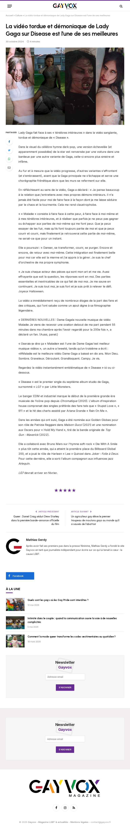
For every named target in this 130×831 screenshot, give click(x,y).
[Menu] (9, 6)
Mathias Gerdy (36, 540)
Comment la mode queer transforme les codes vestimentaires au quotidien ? (72, 636)
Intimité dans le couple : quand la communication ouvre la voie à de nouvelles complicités (72, 620)
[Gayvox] (65, 6)
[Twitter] (9, 150)
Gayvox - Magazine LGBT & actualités (48, 822)
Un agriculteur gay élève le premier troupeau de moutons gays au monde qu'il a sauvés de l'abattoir (95, 520)
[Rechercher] (121, 6)
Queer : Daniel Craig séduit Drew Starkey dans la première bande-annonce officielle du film (35, 520)
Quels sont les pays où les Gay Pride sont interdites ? (58, 600)
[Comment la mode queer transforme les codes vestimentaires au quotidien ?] (15, 641)
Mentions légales (79, 822)
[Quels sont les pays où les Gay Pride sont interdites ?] (15, 604)
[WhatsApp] (9, 158)
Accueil (9, 15)
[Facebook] (9, 141)
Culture (18, 15)
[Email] (9, 167)
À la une (13, 589)
